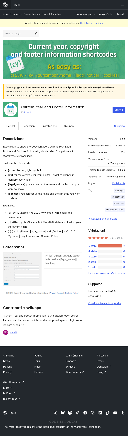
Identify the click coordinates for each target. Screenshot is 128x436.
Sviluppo (69, 126)
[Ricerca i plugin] (36, 33)
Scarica (119, 109)
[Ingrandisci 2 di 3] (78, 256)
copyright (119, 190)
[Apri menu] (123, 4)
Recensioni (29, 126)
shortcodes (111, 209)
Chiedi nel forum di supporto (104, 303)
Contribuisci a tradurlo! (91, 23)
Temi (37, 361)
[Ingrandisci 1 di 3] (37, 256)
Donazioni (104, 366)
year (121, 209)
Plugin (37, 366)
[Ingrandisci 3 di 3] (78, 292)
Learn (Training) (75, 355)
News (6, 361)
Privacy (7, 372)
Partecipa (102, 355)
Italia (13, 412)
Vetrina (38, 355)
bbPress (9, 393)
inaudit (28, 112)
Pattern (38, 372)
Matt (7, 387)
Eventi (100, 361)
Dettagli (10, 126)
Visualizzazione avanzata (102, 218)
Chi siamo (8, 355)
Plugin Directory (11, 14)
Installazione (49, 126)
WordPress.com (13, 382)
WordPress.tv (75, 372)
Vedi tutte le (118, 273)
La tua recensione (98, 273)
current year (118, 197)
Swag (101, 372)
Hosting (7, 366)
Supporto (119, 126)
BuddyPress (11, 398)
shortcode (119, 203)
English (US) (118, 183)
